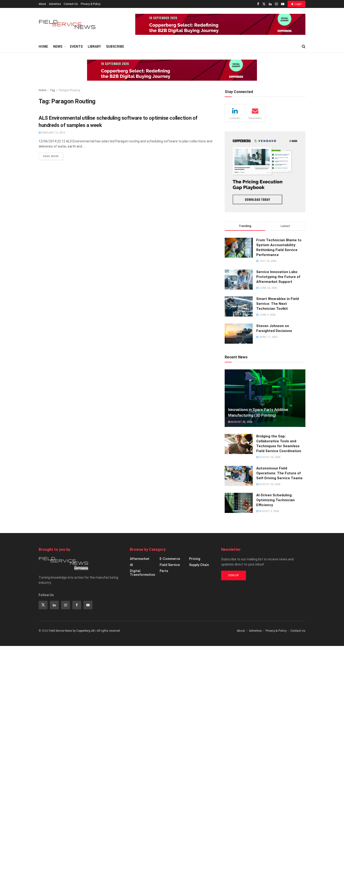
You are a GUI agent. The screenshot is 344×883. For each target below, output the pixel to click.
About (42, 4)
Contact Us (71, 4)
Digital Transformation (142, 573)
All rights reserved (108, 630)
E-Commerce (170, 559)
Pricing (194, 559)
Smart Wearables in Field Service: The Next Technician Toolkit (277, 304)
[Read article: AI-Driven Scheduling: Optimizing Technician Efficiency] (239, 503)
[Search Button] (303, 46)
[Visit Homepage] (68, 24)
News (57, 46)
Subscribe (115, 46)
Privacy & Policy (90, 4)
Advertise (55, 4)
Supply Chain (199, 565)
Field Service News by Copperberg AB (72, 630)
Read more (53, 155)
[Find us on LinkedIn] (270, 4)
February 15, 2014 (53, 132)
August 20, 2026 (269, 484)
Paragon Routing (69, 90)
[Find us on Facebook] (258, 4)
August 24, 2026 (269, 457)
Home (43, 46)
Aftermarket (139, 559)
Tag (52, 90)
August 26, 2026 (241, 421)
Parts (164, 571)
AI (131, 565)
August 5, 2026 (268, 511)
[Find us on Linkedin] (54, 605)
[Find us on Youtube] (282, 4)
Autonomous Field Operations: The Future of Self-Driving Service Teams (279, 473)
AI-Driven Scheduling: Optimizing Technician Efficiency (275, 500)
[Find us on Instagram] (276, 4)
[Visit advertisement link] (220, 24)
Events (76, 46)
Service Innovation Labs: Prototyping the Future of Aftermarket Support (278, 277)
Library (94, 46)
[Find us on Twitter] (264, 4)
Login (298, 4)
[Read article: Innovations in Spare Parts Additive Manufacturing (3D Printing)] (265, 398)
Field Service (170, 565)
